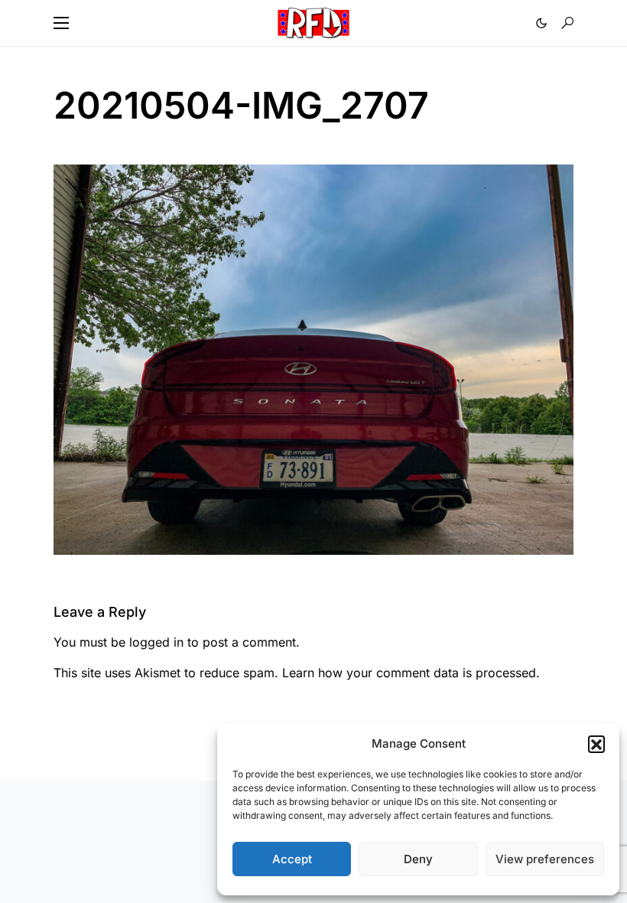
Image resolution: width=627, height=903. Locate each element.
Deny (418, 859)
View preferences (544, 859)
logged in (156, 642)
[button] (596, 743)
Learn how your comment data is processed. (411, 672)
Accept (292, 859)
